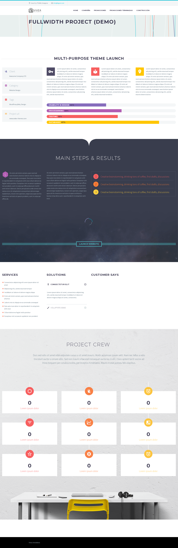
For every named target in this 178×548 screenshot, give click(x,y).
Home (75, 10)
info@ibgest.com (59, 3)
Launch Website (89, 244)
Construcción (142, 10)
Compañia (86, 10)
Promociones (100, 10)
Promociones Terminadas (121, 10)
